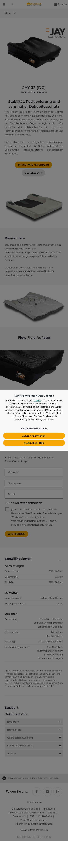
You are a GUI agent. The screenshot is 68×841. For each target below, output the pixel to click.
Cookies (37, 400)
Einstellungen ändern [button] (34, 428)
